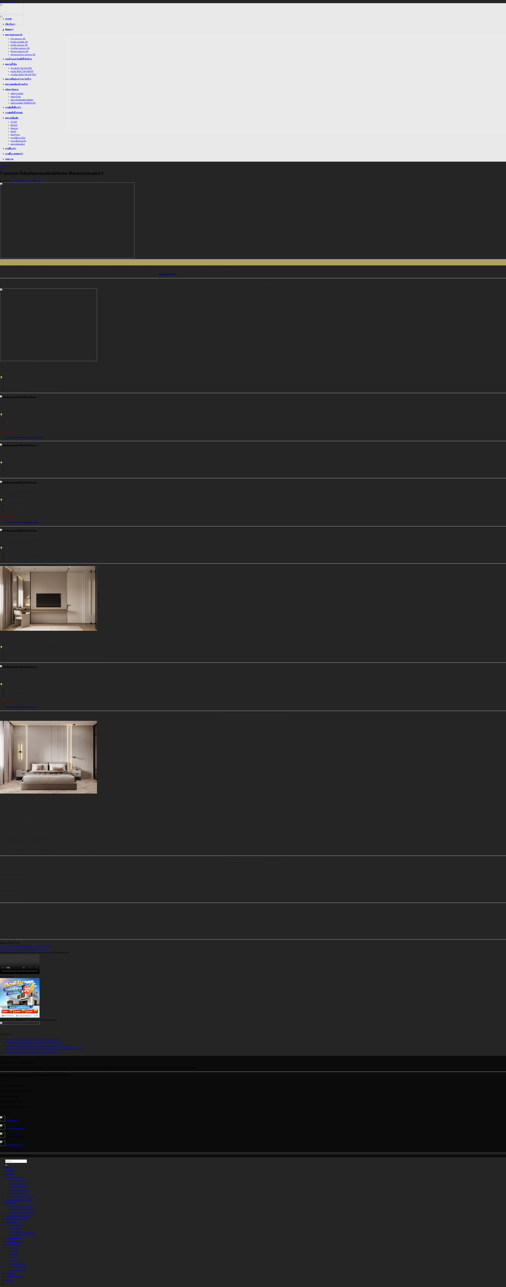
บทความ (9, 159)
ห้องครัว (14, 125)
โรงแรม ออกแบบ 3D (19, 51)
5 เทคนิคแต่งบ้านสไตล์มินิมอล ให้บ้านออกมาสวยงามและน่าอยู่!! (32, 1039)
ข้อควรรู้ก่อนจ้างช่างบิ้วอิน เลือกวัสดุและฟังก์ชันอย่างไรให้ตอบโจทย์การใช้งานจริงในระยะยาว (44, 1049)
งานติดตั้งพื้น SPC (13, 107)
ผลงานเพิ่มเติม (11, 118)
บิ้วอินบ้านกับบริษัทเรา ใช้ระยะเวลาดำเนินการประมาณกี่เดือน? (31, 1052)
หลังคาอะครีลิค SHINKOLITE (23, 103)
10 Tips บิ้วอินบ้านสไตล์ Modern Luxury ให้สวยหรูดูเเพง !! (25, 946)
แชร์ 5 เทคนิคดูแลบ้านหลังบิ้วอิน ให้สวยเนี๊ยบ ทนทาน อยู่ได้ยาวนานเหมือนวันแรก (39, 1045)
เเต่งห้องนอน (4, 166)
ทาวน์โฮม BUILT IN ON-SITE (23, 74)
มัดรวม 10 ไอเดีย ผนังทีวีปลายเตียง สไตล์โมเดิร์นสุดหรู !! (24, 949)
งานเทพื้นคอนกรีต (18, 141)
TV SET (14, 122)
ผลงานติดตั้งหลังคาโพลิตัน (22, 100)
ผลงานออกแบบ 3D (14, 34)
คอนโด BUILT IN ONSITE (22, 71)
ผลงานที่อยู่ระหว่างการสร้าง (18, 79)
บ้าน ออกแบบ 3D (18, 38)
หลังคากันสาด (11, 89)
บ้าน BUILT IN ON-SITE (21, 68)
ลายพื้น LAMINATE (14, 153)
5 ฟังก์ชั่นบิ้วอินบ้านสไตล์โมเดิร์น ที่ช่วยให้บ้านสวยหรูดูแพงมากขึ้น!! (33, 1042)
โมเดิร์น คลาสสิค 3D (19, 42)
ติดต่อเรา (9, 29)
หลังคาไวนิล (16, 96)
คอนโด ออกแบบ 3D (19, 45)
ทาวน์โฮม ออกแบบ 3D (20, 48)
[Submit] (6, 1165)
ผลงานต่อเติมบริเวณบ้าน (16, 84)
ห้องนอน (14, 128)
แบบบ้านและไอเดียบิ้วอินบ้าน (18, 59)
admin (39, 181)
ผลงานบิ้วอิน (11, 64)
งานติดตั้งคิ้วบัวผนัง (14, 112)
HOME (8, 19)
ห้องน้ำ (13, 131)
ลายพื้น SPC (10, 148)
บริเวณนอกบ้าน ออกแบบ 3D (23, 54)
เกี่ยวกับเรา (10, 24)
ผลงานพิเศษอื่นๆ (18, 144)
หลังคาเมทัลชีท (17, 93)
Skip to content (7, 1)
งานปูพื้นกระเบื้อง (18, 138)
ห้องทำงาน (15, 134)
